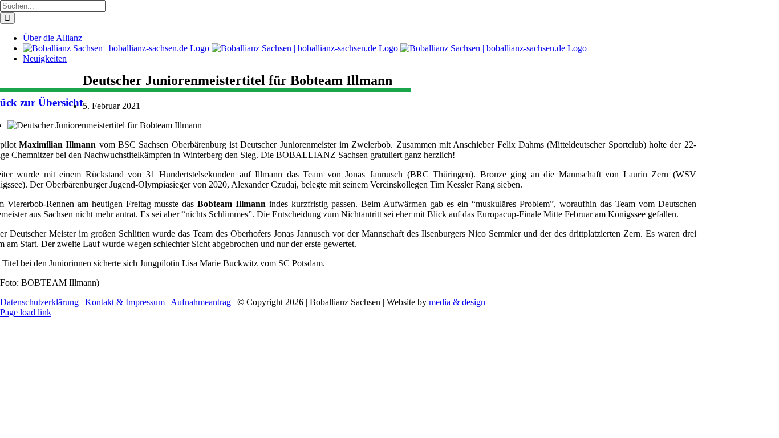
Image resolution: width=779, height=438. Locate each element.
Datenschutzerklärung (39, 302)
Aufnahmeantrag (201, 302)
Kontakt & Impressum (125, 302)
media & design (457, 302)
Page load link (25, 312)
